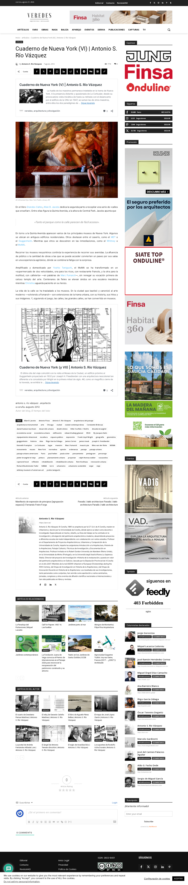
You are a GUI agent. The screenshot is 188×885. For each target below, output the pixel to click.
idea (41, 441)
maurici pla (84, 445)
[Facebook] (150, 3)
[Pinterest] (166, 3)
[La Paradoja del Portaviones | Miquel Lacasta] (27, 613)
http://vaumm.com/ (144, 706)
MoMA (21, 244)
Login (114, 802)
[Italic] (33, 822)
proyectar (72, 458)
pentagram (90, 453)
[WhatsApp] (57, 71)
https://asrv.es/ (45, 523)
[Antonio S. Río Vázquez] (17, 63)
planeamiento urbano (56, 458)
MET (113, 237)
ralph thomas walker (87, 458)
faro (17, 620)
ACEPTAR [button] (178, 878)
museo (32, 449)
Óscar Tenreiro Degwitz (150, 712)
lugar (50, 445)
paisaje (84, 449)
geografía (100, 437)
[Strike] (41, 822)
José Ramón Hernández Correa (153, 659)
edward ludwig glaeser (74, 433)
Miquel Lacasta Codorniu (150, 646)
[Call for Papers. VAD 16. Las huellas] (53, 613)
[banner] (148, 538)
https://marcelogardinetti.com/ (147, 745)
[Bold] (29, 822)
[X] (43, 71)
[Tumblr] (170, 3)
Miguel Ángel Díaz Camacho (152, 672)
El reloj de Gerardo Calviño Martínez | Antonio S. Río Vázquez (53, 717)
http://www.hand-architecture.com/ (149, 785)
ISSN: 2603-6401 (106, 857)
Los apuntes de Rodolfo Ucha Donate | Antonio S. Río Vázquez (105, 747)
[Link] (62, 822)
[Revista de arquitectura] (39, 17)
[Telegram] (84, 71)
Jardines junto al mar (77, 625)
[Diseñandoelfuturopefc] (148, 425)
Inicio (18, 37)
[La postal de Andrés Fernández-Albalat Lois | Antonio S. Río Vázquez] (27, 733)
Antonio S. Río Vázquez (32, 64)
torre (52, 466)
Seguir (167, 118)
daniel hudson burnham (26, 429)
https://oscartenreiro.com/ (146, 719)
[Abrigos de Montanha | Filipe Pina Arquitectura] (106, 613)
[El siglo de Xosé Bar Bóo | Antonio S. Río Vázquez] (80, 733)
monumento (22, 449)
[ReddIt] (70, 71)
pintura (42, 458)
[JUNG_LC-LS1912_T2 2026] (148, 172)
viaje (98, 466)
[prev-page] (17, 678)
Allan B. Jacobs (51, 207)
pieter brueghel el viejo (26, 458)
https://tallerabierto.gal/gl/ (146, 693)
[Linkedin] (162, 3)
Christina (30, 283)
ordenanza (73, 449)
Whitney (111, 241)
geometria (111, 437)
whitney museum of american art (30, 470)
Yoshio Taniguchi (62, 267)
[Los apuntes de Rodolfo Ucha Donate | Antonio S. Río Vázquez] (106, 733)
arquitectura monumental (27, 425)
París (43, 453)
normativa (53, 449)
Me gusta (165, 112)
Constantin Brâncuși (95, 425)
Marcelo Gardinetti (147, 739)
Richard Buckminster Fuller (27, 466)
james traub (84, 441)
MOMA (112, 445)
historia (33, 441)
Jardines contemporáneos (27, 655)
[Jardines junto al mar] (80, 613)
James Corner (70, 441)
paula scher (65, 453)
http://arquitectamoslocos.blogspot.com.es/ (152, 666)
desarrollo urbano (46, 429)
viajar (91, 466)
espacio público (57, 437)
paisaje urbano (96, 449)
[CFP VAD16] (148, 489)
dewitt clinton (62, 429)
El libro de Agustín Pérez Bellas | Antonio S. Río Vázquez (78, 717)
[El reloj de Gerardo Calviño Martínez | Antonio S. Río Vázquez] (53, 703)
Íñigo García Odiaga (54, 441)
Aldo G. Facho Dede (147, 765)
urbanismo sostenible (77, 466)
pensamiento (78, 453)
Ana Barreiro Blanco (148, 686)
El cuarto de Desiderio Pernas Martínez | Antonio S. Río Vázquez (26, 717)
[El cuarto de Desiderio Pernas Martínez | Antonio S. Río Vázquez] (27, 703)
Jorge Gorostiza (146, 633)
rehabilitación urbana (64, 462)
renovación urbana (98, 462)
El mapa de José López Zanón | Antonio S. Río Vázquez (104, 717)
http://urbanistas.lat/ (144, 772)
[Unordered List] (50, 822)
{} (66, 822)
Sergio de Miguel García (150, 778)
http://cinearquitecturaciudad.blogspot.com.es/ (153, 640)
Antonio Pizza (44, 420)
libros (71, 620)
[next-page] (22, 678)
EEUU (88, 433)
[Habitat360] (148, 320)
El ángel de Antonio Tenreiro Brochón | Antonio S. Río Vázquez (53, 747)
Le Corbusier (40, 445)
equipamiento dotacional (27, 437)
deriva (45, 620)
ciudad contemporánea (74, 425)
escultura (44, 437)
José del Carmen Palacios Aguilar (150, 753)
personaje (102, 453)
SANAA (44, 466)
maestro (58, 445)
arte (42, 425)
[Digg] (91, 71)
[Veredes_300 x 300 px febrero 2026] (148, 376)
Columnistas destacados (138, 625)
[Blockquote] (54, 822)
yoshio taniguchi (53, 470)
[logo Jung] (148, 56)
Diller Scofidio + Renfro (79, 429)
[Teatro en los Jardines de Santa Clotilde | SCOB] (80, 643)
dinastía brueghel (99, 429)
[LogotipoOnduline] (148, 87)
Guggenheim (25, 241)
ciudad (59, 425)
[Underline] (37, 822)
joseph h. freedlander (101, 441)
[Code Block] (58, 822)
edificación (57, 433)
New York (42, 449)
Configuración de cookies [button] (157, 878)
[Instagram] (158, 3)
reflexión (35, 462)
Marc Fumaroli (68, 275)
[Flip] (97, 71)
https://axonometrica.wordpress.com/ (150, 653)
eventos (46, 650)
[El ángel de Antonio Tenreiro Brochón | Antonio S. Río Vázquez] (53, 733)
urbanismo (61, 466)
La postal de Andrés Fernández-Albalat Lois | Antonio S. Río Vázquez (26, 747)
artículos (25, 37)
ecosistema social (24, 433)
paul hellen (52, 453)
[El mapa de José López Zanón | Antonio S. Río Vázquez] (106, 703)
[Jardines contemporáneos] (27, 643)
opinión (63, 449)
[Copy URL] (104, 71)
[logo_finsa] (148, 71)
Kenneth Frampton (24, 445)
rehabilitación (47, 462)
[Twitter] (154, 3)
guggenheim (22, 441)
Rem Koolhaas (82, 462)
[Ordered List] (45, 822)
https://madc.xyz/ (143, 679)
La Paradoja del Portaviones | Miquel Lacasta (24, 627)
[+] (70, 822)
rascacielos (103, 458)
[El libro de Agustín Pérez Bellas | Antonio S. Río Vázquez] (80, 703)
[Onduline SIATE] (148, 271)
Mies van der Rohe (99, 445)
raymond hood (23, 462)
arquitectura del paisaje (83, 420)
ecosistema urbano (42, 433)
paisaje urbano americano (27, 453)
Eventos (130, 458)
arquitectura (100, 620)
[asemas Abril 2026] (148, 221)
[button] (168, 29)
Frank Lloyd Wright (85, 437)
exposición (70, 437)
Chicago (50, 425)
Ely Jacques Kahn (100, 433)
